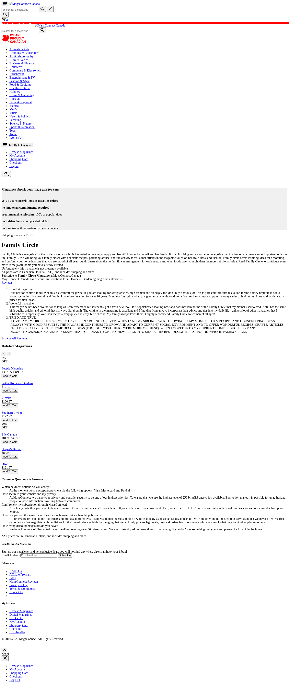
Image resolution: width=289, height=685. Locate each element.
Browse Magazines (21, 611)
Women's (15, 137)
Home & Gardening (21, 95)
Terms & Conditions (22, 588)
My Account (17, 621)
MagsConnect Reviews (23, 581)
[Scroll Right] (9, 354)
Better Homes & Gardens (17, 383)
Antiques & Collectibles (24, 52)
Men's (13, 109)
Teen (12, 130)
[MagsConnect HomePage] (24, 4)
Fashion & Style (19, 81)
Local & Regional (20, 102)
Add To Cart (10, 375)
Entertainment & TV (22, 77)
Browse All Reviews (14, 338)
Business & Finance (21, 63)
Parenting (15, 120)
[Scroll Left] (4, 354)
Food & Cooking (20, 84)
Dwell (5, 464)
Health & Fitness (19, 88)
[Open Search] (5, 14)
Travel (13, 134)
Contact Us (16, 592)
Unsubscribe (17, 632)
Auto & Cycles (18, 59)
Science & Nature (20, 123)
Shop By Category (18, 145)
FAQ (12, 578)
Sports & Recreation (22, 127)
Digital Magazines (20, 614)
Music (13, 113)
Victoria (6, 398)
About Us (15, 571)
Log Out (14, 680)
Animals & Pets (19, 49)
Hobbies (14, 91)
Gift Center (16, 618)
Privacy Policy (18, 585)
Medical (14, 105)
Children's (15, 67)
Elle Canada (9, 434)
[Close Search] (50, 9)
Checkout (15, 628)
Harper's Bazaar (11, 449)
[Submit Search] (42, 9)
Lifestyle (14, 98)
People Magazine (12, 368)
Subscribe (65, 555)
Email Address (11, 555)
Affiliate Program (20, 574)
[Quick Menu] (5, 4)
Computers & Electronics (25, 70)
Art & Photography (21, 56)
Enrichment (16, 74)
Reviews (7, 282)
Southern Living (12, 412)
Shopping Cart (18, 625)
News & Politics (19, 116)
